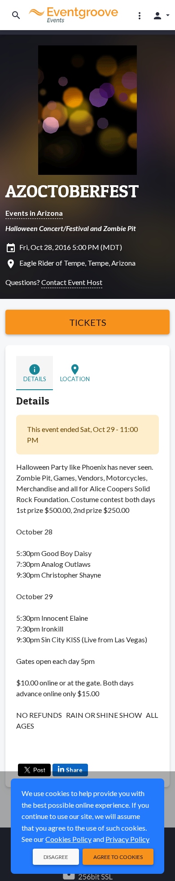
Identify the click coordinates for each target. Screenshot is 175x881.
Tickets (87, 322)
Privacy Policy (127, 839)
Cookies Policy (68, 839)
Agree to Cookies (118, 857)
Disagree (56, 857)
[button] (139, 15)
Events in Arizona (34, 213)
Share (74, 770)
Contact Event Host (71, 282)
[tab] (34, 373)
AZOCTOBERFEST (72, 191)
